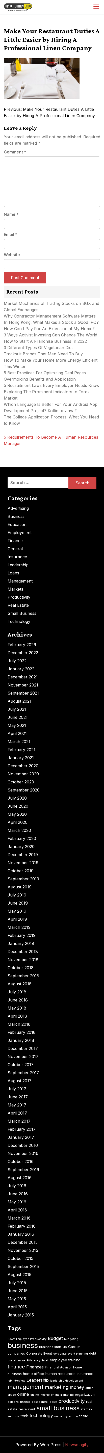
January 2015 (21, 1314)
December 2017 (23, 1048)
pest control (40, 1402)
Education (17, 524)
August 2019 (20, 886)
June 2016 (18, 1193)
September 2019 (23, 878)
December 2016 (23, 1145)
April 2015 (17, 1306)
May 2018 (17, 1008)
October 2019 (21, 870)
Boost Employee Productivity (27, 1339)
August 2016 (20, 1177)
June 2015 (18, 1290)
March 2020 (19, 830)
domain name (16, 1360)
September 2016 (23, 1169)
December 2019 (23, 854)
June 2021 (18, 717)
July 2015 (17, 1282)
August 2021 (19, 701)
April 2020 (18, 822)
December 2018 (23, 951)
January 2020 (21, 846)
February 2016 (22, 1226)
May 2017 (17, 1104)
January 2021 (21, 757)
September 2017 (23, 1072)
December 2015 (23, 1242)
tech (24, 1415)
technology (41, 1415)
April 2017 (17, 1113)
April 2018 (17, 1016)
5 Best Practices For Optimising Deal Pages (45, 372)
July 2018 (17, 991)
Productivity (19, 597)
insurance (85, 1373)
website (82, 1416)
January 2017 (21, 1137)
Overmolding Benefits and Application (40, 379)
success (13, 1416)
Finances (35, 1366)
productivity (72, 1401)
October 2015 (20, 1258)
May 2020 (17, 814)
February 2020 (22, 838)
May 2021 (17, 725)
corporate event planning (70, 1353)
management (25, 1386)
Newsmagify (77, 1444)
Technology (19, 621)
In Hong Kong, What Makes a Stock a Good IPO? (51, 322)
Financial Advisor (58, 1367)
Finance (15, 540)
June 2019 (18, 903)
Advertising (18, 508)
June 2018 (18, 999)
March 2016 (19, 1218)
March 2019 (19, 927)
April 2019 (17, 919)
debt (92, 1353)
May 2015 (17, 1298)
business (23, 1345)
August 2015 (19, 1274)
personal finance (19, 1402)
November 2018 (23, 959)
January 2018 (21, 1040)
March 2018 (19, 1024)
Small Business (22, 613)
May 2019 (17, 911)
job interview (16, 1380)
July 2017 (17, 1088)
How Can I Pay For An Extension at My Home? (49, 328)
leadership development (66, 1380)
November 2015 (23, 1250)
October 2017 (21, 1064)
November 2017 (23, 1056)
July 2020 (17, 798)
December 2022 (23, 652)
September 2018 (23, 975)
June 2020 (18, 806)
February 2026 (22, 644)
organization (85, 1394)
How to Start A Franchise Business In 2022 (45, 341)
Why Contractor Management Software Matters (50, 316)
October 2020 (21, 781)
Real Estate (18, 605)
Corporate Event (39, 1353)
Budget (55, 1338)
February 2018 (22, 1032)
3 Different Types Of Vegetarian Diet (38, 347)
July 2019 (17, 894)
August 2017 (20, 1080)
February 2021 (21, 749)
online (23, 1394)
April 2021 (17, 733)
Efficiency (33, 1360)
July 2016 (17, 1185)
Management (20, 581)
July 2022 (17, 660)
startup (86, 1409)
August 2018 (20, 983)
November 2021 (23, 685)
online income (40, 1394)
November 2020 (23, 773)
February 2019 (22, 935)
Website (12, 254)
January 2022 (21, 668)
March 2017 (19, 1121)
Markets (15, 589)
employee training (65, 1360)
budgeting (71, 1339)
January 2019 (21, 943)
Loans (13, 572)
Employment (20, 532)
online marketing (62, 1394)
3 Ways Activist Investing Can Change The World (50, 334)
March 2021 (19, 741)
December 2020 (23, 765)
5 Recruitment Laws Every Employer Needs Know (51, 385)
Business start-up (53, 1347)
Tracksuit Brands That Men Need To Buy (43, 353)
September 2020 (24, 789)
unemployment (64, 1416)
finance (16, 1367)
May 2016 (17, 1201)
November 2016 (23, 1153)
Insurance (17, 556)
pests (53, 1402)
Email (10, 234)
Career (74, 1346)
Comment (15, 151)
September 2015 (23, 1266)
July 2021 (17, 709)
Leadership (18, 564)
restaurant (27, 1409)
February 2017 (22, 1129)
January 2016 (21, 1234)
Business (16, 516)
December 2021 (23, 676)
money (77, 1387)
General (15, 548)
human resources (60, 1373)
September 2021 (23, 693)
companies (16, 1353)
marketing (57, 1387)
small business (58, 1408)
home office (33, 1373)
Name (11, 214)
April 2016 (17, 1209)
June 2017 (18, 1096)
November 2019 (23, 862)
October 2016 (21, 1161)
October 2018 (21, 967)
